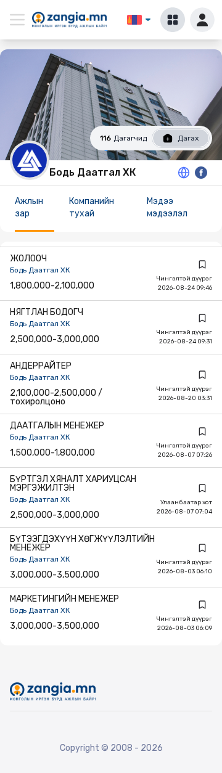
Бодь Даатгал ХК (40, 270)
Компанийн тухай (91, 207)
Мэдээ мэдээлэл (167, 207)
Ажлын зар (29, 207)
